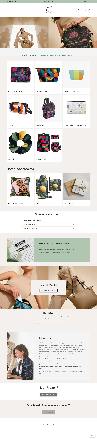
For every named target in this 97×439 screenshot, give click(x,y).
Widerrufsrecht (74, 434)
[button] (8, 9)
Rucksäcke (40, 125)
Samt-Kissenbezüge (15, 203)
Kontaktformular (48, 412)
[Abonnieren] (60, 323)
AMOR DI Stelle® (27, 434)
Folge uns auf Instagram (48, 290)
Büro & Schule (41, 159)
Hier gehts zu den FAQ (48, 394)
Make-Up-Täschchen (72, 91)
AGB (62, 434)
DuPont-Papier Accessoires (74, 125)
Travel (10, 125)
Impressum (67, 434)
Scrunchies (12, 159)
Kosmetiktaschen (42, 91)
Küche (38, 203)
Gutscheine (68, 203)
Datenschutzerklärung (45, 434)
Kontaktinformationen (55, 434)
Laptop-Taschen (14, 91)
